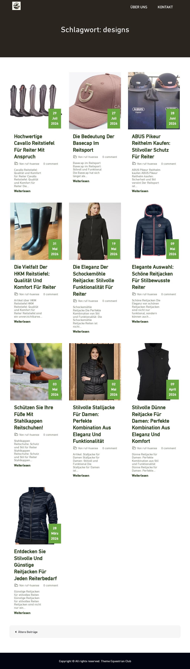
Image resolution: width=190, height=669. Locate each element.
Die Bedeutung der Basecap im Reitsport (93, 142)
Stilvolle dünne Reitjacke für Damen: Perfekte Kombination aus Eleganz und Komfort (151, 423)
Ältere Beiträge (27, 631)
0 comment (50, 163)
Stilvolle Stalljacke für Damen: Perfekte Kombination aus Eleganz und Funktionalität (94, 423)
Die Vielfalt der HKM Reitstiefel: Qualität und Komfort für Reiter (35, 276)
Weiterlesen (22, 190)
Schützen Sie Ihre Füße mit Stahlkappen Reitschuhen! (33, 417)
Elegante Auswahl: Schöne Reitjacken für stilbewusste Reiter (153, 276)
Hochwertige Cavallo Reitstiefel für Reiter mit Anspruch (34, 146)
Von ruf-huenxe (29, 163)
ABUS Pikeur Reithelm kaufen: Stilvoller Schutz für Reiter (151, 146)
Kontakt (165, 6)
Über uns (138, 6)
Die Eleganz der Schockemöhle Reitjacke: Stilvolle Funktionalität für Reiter (93, 279)
